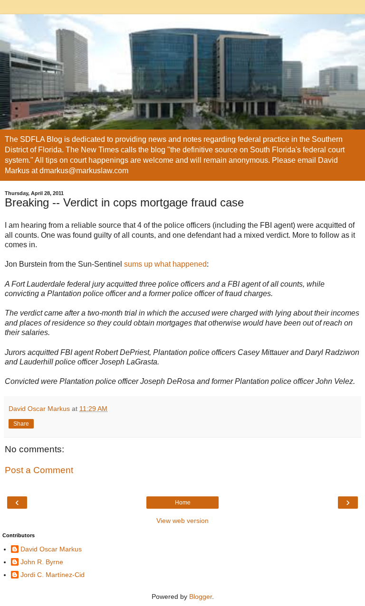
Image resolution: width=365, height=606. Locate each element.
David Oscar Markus (51, 549)
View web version (182, 520)
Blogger (200, 596)
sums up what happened (164, 264)
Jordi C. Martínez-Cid (52, 574)
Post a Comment (39, 470)
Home (183, 502)
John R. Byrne (41, 562)
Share (21, 423)
